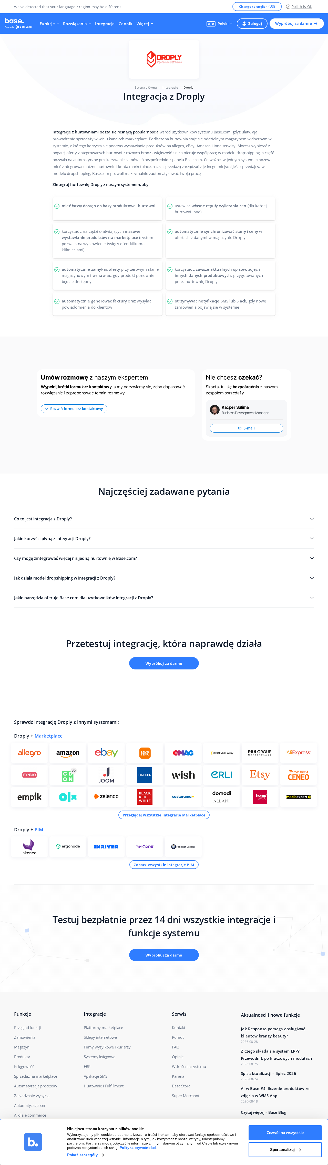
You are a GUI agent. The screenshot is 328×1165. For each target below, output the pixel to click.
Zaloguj (255, 23)
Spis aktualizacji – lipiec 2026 (268, 1073)
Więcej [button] (143, 23)
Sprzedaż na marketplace (35, 1076)
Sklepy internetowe (100, 1037)
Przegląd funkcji (27, 1027)
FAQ (175, 1046)
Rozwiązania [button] (75, 23)
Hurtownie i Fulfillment (103, 1085)
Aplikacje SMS (95, 1076)
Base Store (181, 1085)
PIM (39, 829)
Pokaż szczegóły (82, 1155)
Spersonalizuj (282, 1149)
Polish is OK (302, 6)
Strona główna (146, 87)
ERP (87, 1066)
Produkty (22, 1056)
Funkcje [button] (47, 23)
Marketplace (49, 736)
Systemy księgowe (99, 1056)
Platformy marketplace (103, 1027)
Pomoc (178, 1037)
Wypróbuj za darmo (293, 23)
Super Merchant (185, 1095)
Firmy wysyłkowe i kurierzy (107, 1046)
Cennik (125, 23)
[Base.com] (20, 23)
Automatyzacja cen (30, 1105)
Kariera (178, 1076)
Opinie (177, 1056)
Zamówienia (24, 1037)
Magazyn (21, 1046)
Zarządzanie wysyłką (31, 1095)
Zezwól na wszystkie (285, 1132)
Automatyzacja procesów (35, 1085)
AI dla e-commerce (30, 1115)
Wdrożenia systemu (189, 1066)
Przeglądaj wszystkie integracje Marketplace (164, 815)
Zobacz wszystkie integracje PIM (164, 864)
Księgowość (24, 1066)
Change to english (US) (257, 6)
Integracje (105, 23)
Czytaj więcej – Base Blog (263, 1112)
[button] (219, 23)
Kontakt (178, 1027)
